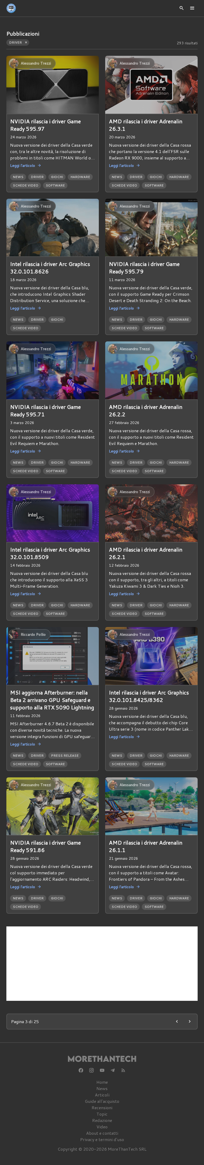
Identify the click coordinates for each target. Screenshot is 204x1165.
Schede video (25, 185)
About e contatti (102, 1133)
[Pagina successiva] (189, 1021)
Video (102, 1127)
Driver (37, 177)
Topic (102, 1114)
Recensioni (102, 1107)
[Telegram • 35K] (112, 1070)
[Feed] (123, 1070)
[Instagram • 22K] (91, 1070)
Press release (65, 755)
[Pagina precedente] (177, 1021)
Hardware (80, 177)
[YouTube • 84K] (102, 1070)
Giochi (57, 177)
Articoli (102, 1095)
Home (102, 1082)
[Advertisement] (102, 963)
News (18, 177)
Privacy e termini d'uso (102, 1139)
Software (55, 185)
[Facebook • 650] (80, 1070)
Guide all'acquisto (102, 1101)
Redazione (102, 1120)
